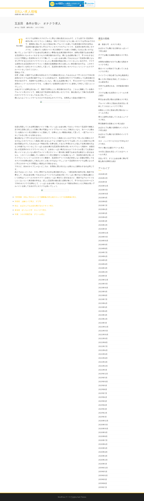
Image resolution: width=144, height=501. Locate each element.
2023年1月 (102, 323)
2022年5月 (102, 354)
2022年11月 (103, 331)
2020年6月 (102, 444)
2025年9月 (102, 198)
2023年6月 (102, 303)
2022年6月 (103, 350)
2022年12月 (103, 327)
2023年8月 (102, 295)
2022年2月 (103, 366)
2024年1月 (102, 276)
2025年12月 (103, 186)
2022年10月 (103, 334)
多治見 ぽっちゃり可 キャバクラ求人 (30, 210)
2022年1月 (102, 370)
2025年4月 (102, 217)
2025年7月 (102, 205)
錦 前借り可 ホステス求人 (109, 44)
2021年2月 (102, 413)
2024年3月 (102, 268)
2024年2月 (103, 272)
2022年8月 (103, 342)
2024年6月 (102, 256)
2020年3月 (102, 456)
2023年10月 (103, 287)
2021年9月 (102, 385)
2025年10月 (103, 194)
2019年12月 (103, 468)
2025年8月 (102, 201)
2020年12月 (103, 421)
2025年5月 (102, 213)
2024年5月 (102, 260)
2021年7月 (102, 393)
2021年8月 (102, 389)
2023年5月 (102, 307)
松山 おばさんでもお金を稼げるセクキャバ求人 (34, 206)
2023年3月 (102, 315)
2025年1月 (102, 229)
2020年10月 (103, 428)
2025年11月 (103, 190)
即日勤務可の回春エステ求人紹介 (111, 123)
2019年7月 (102, 487)
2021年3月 (102, 409)
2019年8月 (102, 483)
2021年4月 (102, 405)
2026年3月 (102, 174)
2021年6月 (102, 397)
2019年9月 (102, 479)
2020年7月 (102, 440)
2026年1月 (102, 182)
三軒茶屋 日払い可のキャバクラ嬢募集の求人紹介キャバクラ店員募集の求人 (45, 197)
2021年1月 (102, 417)
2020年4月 (102, 452)
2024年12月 (103, 233)
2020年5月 (102, 448)
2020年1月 (102, 464)
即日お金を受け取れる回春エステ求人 (113, 99)
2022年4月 (103, 358)
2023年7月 (102, 299)
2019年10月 (103, 475)
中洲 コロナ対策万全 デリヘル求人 (30, 214)
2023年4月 (102, 311)
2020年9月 (102, 432)
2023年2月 (102, 319)
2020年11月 (103, 424)
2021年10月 (103, 381)
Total (73, 497)
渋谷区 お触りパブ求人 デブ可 (28, 201)
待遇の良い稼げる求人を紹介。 (25, 14)
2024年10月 (103, 240)
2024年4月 (102, 264)
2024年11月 (103, 237)
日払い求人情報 (26, 11)
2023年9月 (102, 291)
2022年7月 (103, 346)
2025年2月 (102, 225)
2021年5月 (102, 401)
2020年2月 (103, 460)
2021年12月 (103, 374)
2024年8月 (102, 248)
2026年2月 (103, 178)
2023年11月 (103, 284)
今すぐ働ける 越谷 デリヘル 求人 (111, 148)
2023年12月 (103, 280)
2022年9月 (103, 338)
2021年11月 (102, 377)
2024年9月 (102, 244)
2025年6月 (102, 209)
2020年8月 (102, 436)
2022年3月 (102, 362)
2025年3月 (102, 221)
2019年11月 (102, 471)
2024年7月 (102, 252)
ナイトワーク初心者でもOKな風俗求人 (113, 75)
